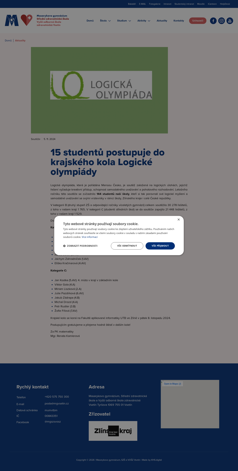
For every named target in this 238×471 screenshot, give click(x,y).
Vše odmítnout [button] (127, 245)
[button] (80, 246)
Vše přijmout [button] (160, 245)
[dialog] (119, 235)
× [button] (178, 219)
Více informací (90, 237)
